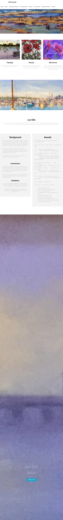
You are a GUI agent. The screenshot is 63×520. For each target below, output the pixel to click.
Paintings (10, 62)
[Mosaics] (31, 50)
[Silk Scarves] (53, 50)
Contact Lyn (31, 479)
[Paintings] (10, 50)
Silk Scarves (53, 62)
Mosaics (31, 62)
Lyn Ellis (12, 2)
